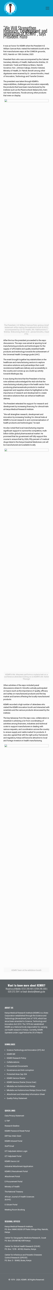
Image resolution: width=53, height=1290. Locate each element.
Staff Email (9, 1146)
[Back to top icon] (47, 1284)
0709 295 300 (40, 988)
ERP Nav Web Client (13, 1136)
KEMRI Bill (11, 1054)
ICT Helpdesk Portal (13, 1156)
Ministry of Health (12, 1186)
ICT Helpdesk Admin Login (16, 1151)
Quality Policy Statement (17, 1098)
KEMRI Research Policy (16, 1058)
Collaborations (13, 1062)
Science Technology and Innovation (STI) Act (26, 1050)
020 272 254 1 (14, 991)
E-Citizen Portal (11, 1204)
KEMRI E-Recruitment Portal (16, 1171)
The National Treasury (14, 1192)
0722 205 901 (27, 988)
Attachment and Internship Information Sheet (26, 1094)
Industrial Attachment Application (19, 1166)
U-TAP (7, 1121)
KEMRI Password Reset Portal (17, 1131)
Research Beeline (12, 1126)
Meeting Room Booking (15, 1210)
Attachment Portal (12, 1176)
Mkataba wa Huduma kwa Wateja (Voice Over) (26, 1090)
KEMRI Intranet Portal (13, 1141)
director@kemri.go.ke (36, 991)
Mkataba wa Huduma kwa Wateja (21, 1086)
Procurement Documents (17, 1066)
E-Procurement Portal (13, 1181)
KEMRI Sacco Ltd (12, 1161)
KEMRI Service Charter (16, 1078)
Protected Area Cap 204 (17, 1074)
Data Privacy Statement (14, 1116)
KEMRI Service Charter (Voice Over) (21, 1082)
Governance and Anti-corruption (20, 1070)
